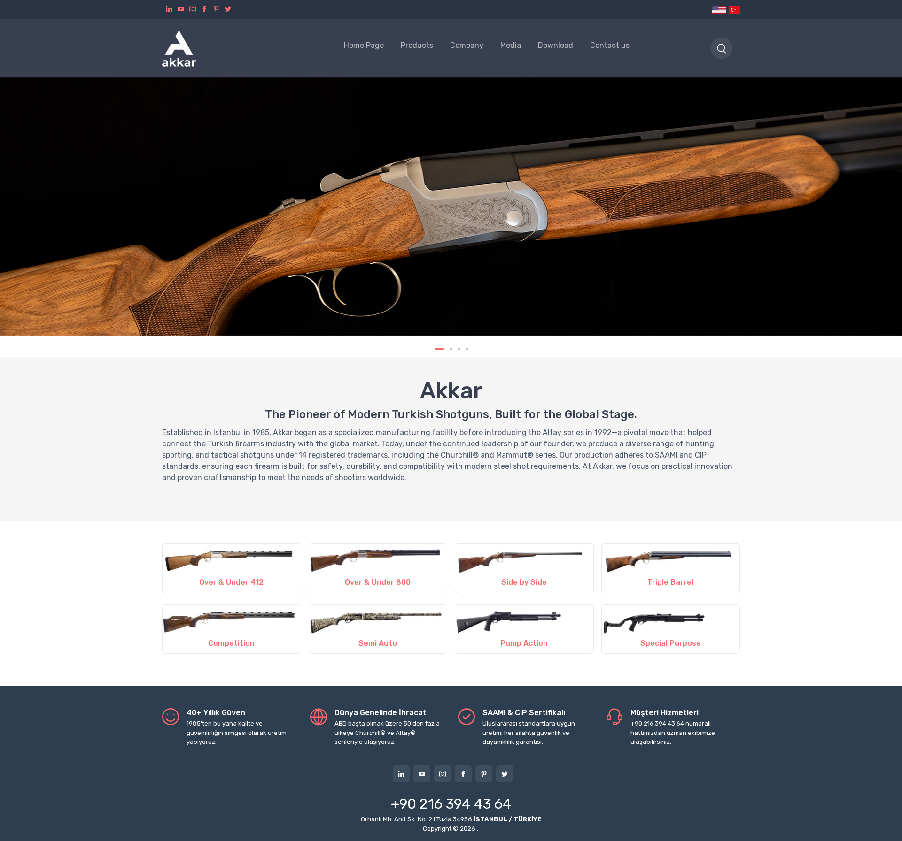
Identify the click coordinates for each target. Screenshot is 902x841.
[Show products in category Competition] (232, 620)
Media (510, 45)
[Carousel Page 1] (436, 349)
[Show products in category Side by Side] (524, 559)
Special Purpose (670, 643)
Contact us (610, 45)
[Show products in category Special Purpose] (671, 620)
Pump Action (524, 643)
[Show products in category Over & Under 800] (378, 559)
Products (417, 45)
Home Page (364, 45)
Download (555, 45)
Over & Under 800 (378, 582)
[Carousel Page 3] (459, 349)
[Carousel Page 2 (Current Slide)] (447, 349)
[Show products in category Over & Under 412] (232, 559)
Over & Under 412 (231, 582)
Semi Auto (377, 643)
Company (466, 45)
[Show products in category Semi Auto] (378, 620)
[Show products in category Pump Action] (524, 620)
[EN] (719, 10)
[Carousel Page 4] (467, 349)
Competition (231, 643)
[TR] (734, 10)
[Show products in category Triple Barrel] (671, 559)
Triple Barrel (670, 582)
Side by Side (524, 582)
